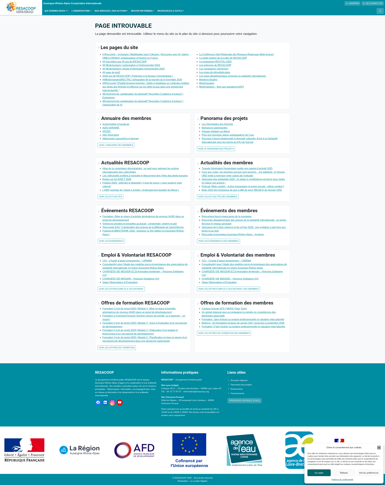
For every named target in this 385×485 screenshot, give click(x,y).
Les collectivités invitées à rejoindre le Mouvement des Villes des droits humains (145, 175)
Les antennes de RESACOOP (215, 65)
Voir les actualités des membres (217, 196)
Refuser (344, 472)
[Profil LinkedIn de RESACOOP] (105, 402)
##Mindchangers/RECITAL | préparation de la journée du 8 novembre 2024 (142, 79)
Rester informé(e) (142, 11)
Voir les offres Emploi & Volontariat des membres (228, 289)
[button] (378, 447)
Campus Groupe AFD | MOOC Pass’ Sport (224, 308)
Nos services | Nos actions (110, 11)
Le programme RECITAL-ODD (215, 61)
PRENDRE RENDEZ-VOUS (244, 400)
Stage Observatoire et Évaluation (120, 282)
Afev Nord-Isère (110, 135)
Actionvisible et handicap (115, 124)
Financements (237, 393)
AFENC (106, 131)
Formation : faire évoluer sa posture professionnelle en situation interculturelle (243, 319)
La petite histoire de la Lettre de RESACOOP (223, 58)
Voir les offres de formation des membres (224, 333)
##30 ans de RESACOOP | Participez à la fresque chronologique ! (137, 76)
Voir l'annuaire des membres (116, 145)
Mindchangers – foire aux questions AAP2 (221, 87)
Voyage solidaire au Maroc (216, 131)
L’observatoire (81, 11)
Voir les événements (111, 241)
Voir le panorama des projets (216, 149)
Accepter (319, 472)
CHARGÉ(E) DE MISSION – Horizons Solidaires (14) (130, 278)
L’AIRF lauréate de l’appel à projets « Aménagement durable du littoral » (140, 190)
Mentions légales (208, 79)
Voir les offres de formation (116, 347)
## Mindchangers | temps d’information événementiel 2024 (133, 69)
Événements (237, 389)
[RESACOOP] (21, 7)
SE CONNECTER (374, 3)
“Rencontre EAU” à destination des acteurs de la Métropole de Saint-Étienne (143, 227)
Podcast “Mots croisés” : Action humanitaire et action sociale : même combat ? (243, 186)
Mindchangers (206, 83)
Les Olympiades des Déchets (217, 124)
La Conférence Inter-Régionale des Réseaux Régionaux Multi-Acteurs (236, 54)
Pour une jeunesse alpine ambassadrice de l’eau (228, 135)
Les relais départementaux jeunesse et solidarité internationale (232, 76)
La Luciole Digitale (198, 481)
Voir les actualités (110, 196)
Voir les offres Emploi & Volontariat (121, 289)
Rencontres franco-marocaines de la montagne (227, 216)
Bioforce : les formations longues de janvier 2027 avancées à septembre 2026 (243, 323)
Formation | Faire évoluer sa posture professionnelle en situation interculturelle (243, 326)
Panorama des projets (241, 384)
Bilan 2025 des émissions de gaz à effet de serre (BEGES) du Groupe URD (242, 190)
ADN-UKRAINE (110, 128)
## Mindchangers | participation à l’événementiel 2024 (131, 65)
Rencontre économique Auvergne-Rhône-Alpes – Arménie (233, 234)
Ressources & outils (169, 11)
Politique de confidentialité (342, 480)
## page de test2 (111, 72)
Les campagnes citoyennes (213, 69)
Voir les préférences (369, 472)
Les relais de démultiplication (214, 72)
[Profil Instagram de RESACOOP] (112, 402)
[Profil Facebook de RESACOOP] (98, 402)
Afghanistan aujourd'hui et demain (120, 138)
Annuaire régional (239, 380)
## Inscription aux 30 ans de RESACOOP (124, 61)
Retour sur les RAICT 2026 (116, 179)
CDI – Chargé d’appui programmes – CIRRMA (127, 260)
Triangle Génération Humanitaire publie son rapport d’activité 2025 (237, 168)
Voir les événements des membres (218, 241)
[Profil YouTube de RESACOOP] (120, 402)
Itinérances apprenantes (214, 128)
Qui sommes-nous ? (56, 11)
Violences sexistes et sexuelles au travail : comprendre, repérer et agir (139, 223)
